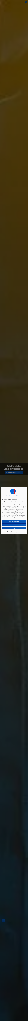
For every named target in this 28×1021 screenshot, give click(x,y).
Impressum (18, 532)
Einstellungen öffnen (14, 521)
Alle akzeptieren (14, 528)
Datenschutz (10, 532)
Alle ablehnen (14, 525)
